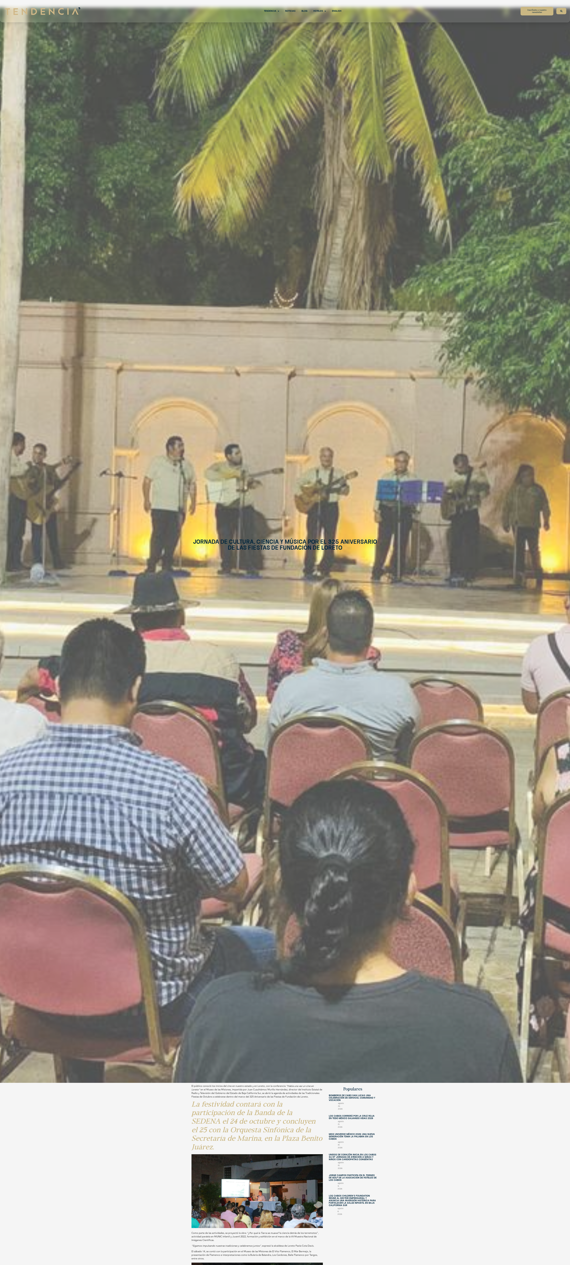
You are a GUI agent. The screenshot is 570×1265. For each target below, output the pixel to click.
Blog (304, 11)
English (336, 11)
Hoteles (318, 11)
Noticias (290, 11)
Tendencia (270, 11)
